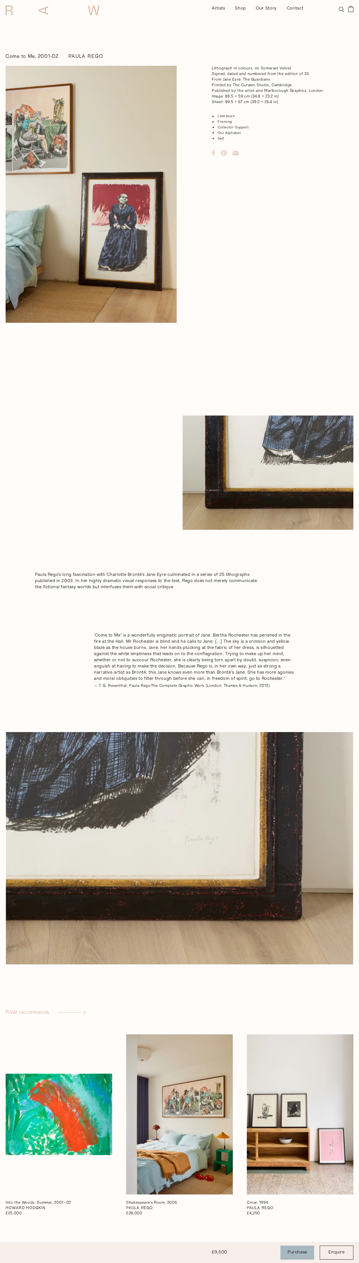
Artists (218, 8)
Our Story (266, 8)
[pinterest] (227, 153)
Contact (295, 8)
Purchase (297, 1252)
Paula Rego (85, 56)
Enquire (336, 1252)
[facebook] (216, 153)
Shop (240, 8)
